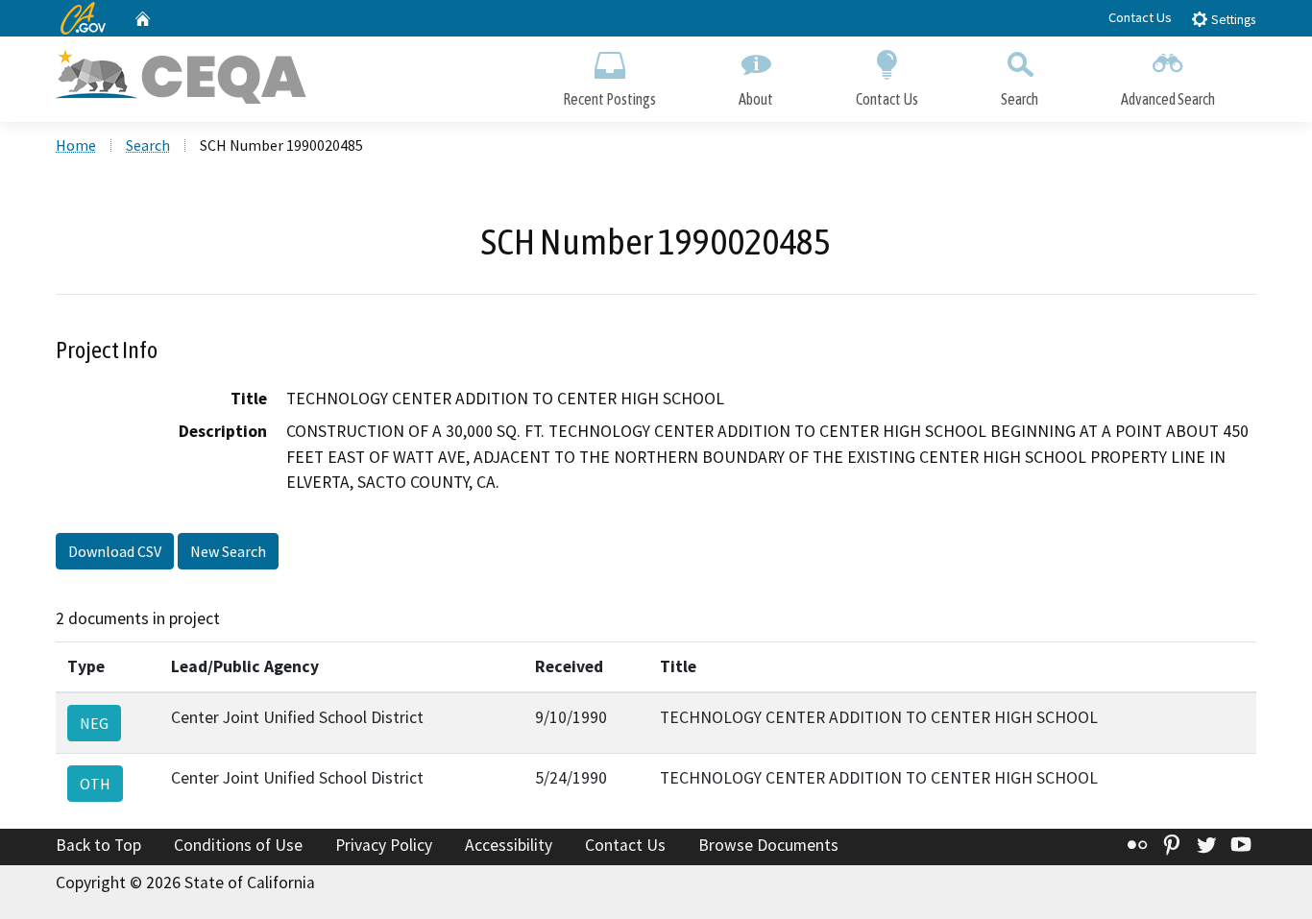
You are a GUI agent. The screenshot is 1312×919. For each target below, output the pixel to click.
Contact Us (1140, 17)
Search (1019, 99)
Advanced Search (1168, 99)
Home (76, 145)
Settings (1231, 20)
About (756, 99)
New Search (228, 551)
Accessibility (508, 845)
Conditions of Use (238, 845)
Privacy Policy (383, 845)
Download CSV (114, 551)
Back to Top (98, 845)
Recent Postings (609, 99)
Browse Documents (768, 845)
